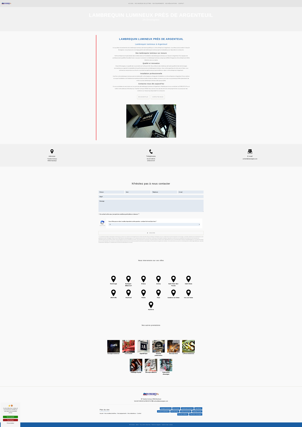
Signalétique (198, 408)
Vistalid (133, 424)
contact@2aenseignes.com (250, 159)
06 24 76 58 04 (151, 159)
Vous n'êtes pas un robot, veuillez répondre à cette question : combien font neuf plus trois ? (132, 221)
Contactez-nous (157, 97)
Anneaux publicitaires (163, 411)
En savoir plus (143, 97)
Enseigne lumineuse (166, 408)
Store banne (176, 408)
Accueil (131, 3)
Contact (181, 3)
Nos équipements (158, 3)
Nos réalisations (171, 3)
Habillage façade (197, 411)
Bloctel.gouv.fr (107, 242)
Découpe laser (175, 411)
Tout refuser (10, 420)
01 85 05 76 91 (151, 160)
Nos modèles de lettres (143, 3)
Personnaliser (10, 423)
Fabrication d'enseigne (195, 414)
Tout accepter (10, 417)
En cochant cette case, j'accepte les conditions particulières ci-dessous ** (119, 214)
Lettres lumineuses (185, 411)
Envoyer (152, 233)
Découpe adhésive (182, 414)
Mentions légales (156, 424)
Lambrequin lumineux (187, 408)
